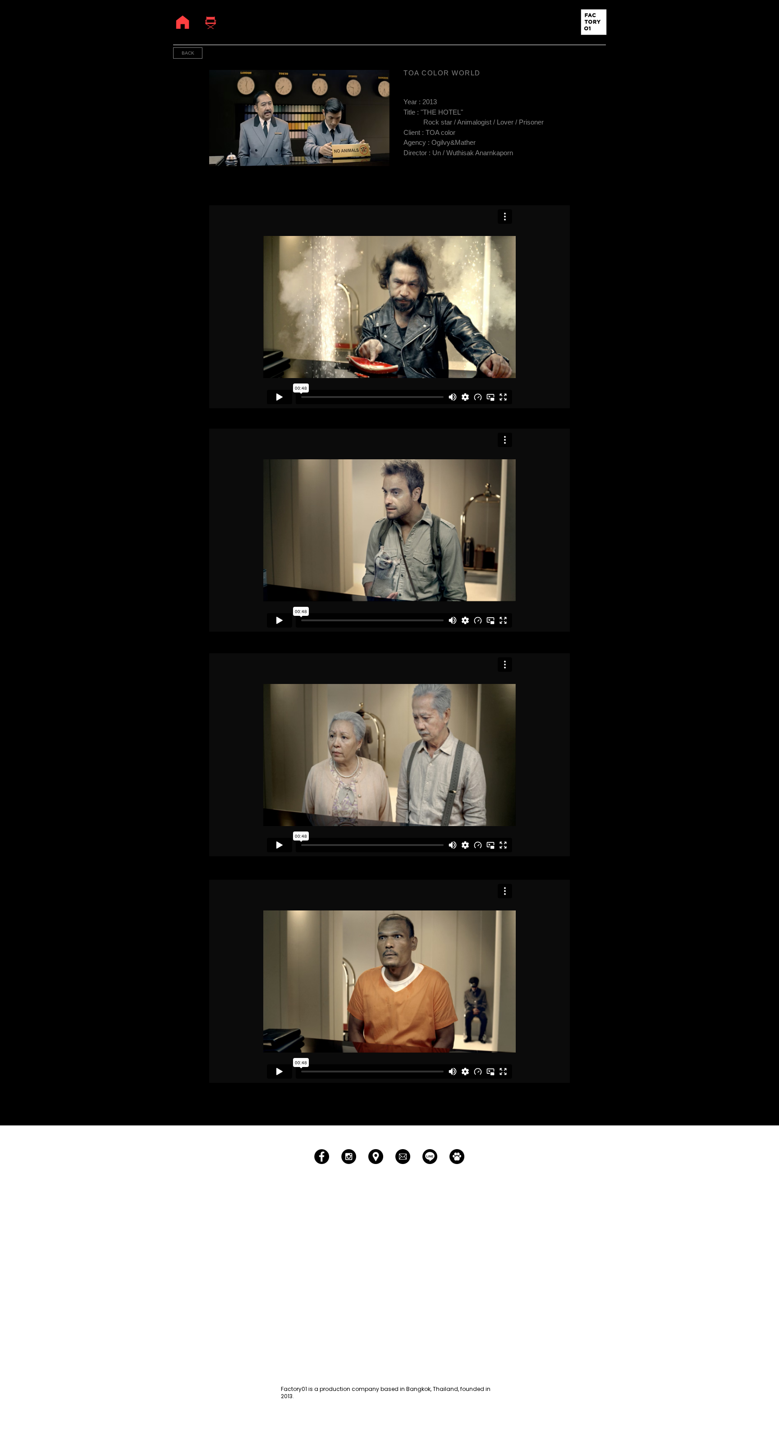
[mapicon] (375, 1156)
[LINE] (429, 1156)
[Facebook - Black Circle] (321, 1156)
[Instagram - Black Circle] (348, 1156)
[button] (594, 22)
